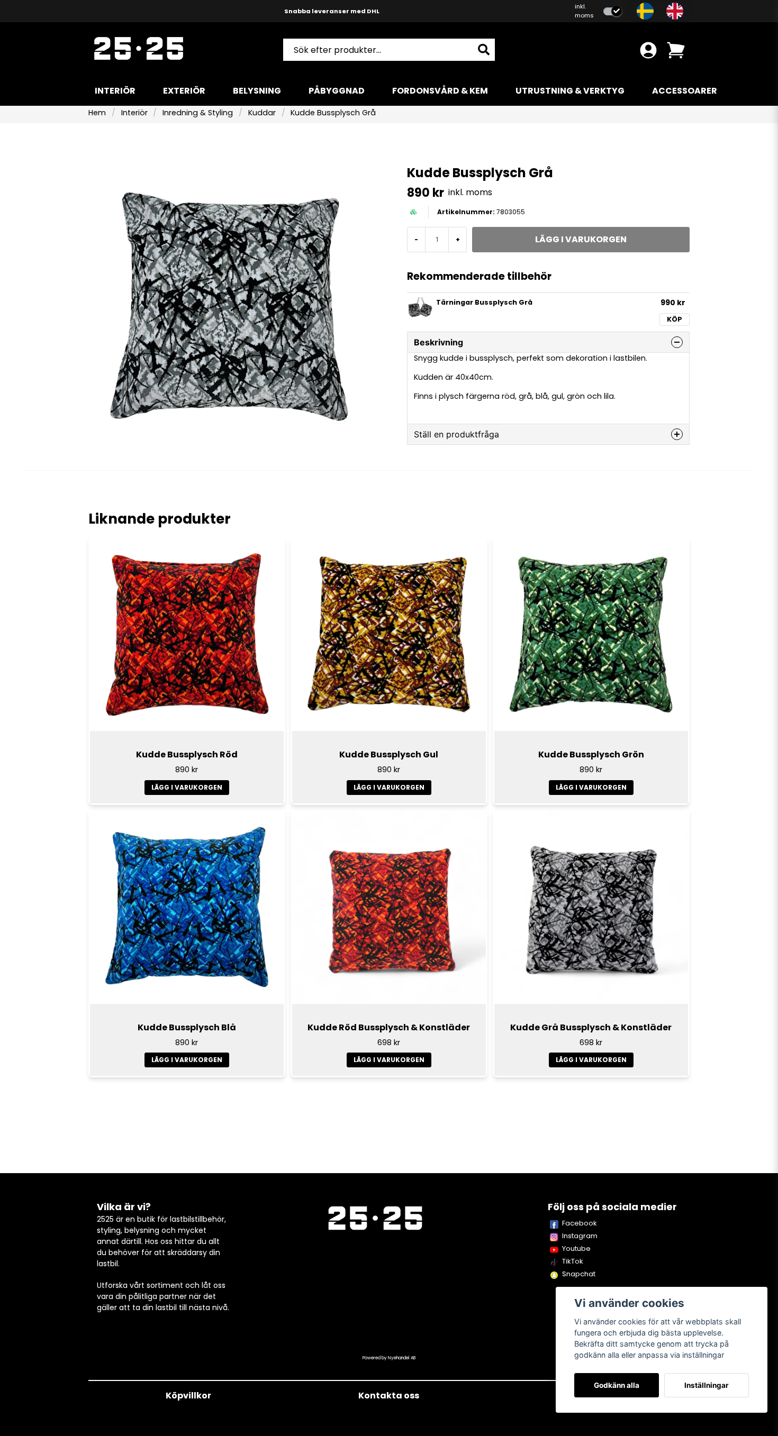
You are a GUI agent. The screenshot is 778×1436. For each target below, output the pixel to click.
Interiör (115, 91)
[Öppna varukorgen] (676, 50)
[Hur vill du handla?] (612, 11)
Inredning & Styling (197, 112)
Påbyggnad (337, 91)
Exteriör (184, 91)
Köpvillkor (188, 1395)
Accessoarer (684, 91)
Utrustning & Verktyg (570, 91)
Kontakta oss (388, 1395)
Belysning (257, 91)
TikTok (572, 1261)
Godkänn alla (616, 1385)
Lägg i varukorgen (186, 787)
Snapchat (578, 1274)
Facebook (579, 1223)
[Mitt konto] (648, 50)
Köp (674, 319)
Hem (97, 112)
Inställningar (706, 1385)
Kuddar (262, 112)
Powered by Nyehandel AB (389, 1358)
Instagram (580, 1236)
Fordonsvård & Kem (440, 91)
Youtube (576, 1248)
